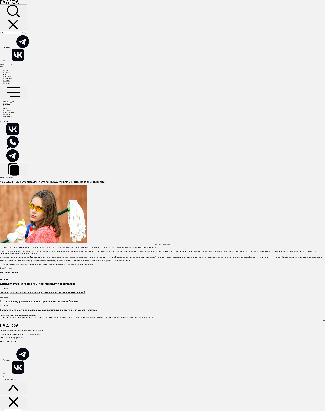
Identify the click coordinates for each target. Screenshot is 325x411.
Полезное (6, 81)
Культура (6, 83)
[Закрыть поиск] (13, 24)
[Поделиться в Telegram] (12, 161)
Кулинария (7, 114)
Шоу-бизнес (7, 116)
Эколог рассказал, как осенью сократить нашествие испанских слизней (42, 292)
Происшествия (8, 112)
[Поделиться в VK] (12, 135)
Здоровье (6, 104)
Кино (5, 108)
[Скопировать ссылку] (13, 169)
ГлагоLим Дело (8, 102)
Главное (6, 70)
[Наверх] (13, 388)
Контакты (6, 377)
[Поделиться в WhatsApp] (12, 148)
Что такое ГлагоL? (9, 379)
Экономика (7, 110)
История (6, 106)
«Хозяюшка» (151, 247)
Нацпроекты (7, 76)
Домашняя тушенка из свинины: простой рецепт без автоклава (37, 283)
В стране (6, 72)
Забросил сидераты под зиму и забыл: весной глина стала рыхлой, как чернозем (48, 310)
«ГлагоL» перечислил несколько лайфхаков (22, 264)
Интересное (7, 79)
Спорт (5, 74)
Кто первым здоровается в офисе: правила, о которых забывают (39, 301)
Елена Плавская (6, 268)
